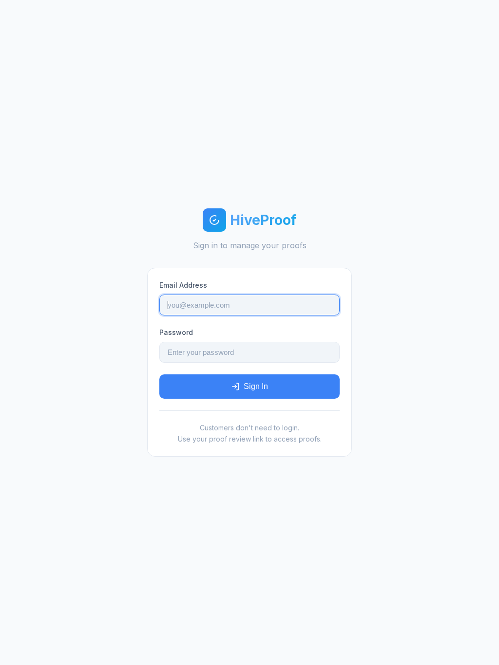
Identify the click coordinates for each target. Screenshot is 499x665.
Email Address (183, 285)
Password (176, 332)
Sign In (256, 386)
